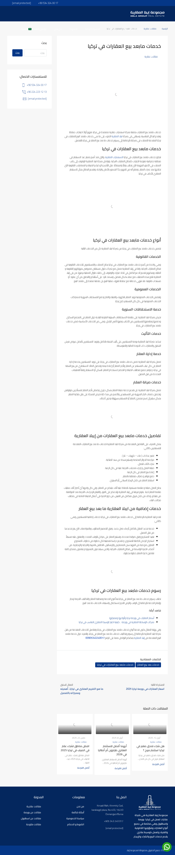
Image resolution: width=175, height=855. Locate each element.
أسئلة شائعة (78, 812)
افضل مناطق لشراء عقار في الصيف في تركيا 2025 (75, 748)
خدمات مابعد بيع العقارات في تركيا (115, 664)
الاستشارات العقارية (114, 157)
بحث (17, 52)
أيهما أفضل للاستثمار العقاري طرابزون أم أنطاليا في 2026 (112, 750)
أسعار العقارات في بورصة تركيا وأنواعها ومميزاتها (131, 618)
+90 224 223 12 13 (37, 91)
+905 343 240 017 (113, 821)
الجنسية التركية (92, 29)
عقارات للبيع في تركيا (133, 29)
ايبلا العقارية (117, 136)
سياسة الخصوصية (75, 818)
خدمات (111, 29)
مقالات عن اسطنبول (31, 818)
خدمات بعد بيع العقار (148, 664)
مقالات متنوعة (33, 824)
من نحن (58, 29)
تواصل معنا (40, 29)
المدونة (74, 29)
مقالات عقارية (151, 56)
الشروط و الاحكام (75, 824)
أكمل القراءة (158, 764)
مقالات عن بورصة (32, 812)
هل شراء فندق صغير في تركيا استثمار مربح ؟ (150, 748)
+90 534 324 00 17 (37, 84)
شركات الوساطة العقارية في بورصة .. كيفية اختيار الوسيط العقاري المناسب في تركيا (116, 622)
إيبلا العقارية (139, 637)
